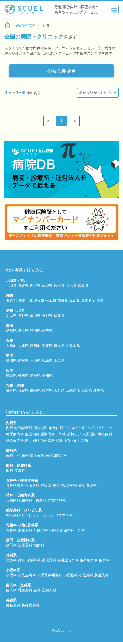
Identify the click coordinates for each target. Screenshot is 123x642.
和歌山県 (73, 345)
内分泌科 (32, 440)
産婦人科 (49, 590)
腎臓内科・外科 (72, 530)
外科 (21, 560)
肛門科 (11, 545)
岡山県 (35, 360)
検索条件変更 (61, 70)
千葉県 (50, 300)
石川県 (47, 315)
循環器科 (49, 560)
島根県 (23, 360)
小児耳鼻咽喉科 (49, 575)
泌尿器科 (25, 545)
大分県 (59, 390)
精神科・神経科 (34, 500)
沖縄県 (98, 390)
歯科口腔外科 (56, 455)
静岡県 (35, 330)
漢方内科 (40, 428)
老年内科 (56, 428)
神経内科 (105, 434)
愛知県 (11, 330)
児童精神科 (57, 500)
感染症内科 (15, 440)
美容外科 (13, 605)
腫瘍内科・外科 (53, 434)
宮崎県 (71, 390)
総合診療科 (23, 428)
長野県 (23, 315)
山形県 (71, 285)
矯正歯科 (37, 455)
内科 (9, 428)
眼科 (9, 470)
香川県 (23, 375)
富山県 (35, 315)
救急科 (11, 560)
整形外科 (13, 515)
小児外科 (86, 575)
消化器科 (25, 530)
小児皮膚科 (27, 575)
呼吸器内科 (50, 485)
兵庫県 (23, 345)
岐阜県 (23, 330)
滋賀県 (47, 345)
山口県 (59, 360)
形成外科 (33, 560)
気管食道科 (88, 485)
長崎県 (35, 390)
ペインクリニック (101, 428)
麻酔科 (104, 560)
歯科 (9, 455)
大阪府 (11, 345)
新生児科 (101, 575)
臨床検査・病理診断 (72, 440)
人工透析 (89, 434)
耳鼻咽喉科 (15, 485)
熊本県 (47, 390)
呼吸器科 (32, 485)
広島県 (47, 360)
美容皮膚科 (30, 605)
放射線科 (48, 440)
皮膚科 (19, 470)
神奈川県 (25, 300)
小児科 (11, 575)
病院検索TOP (24, 25)
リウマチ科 (64, 515)
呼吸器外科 (69, 485)
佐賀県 (23, 390)
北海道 (11, 285)
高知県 (47, 375)
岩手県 (35, 285)
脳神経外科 (89, 560)
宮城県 (47, 285)
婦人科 (11, 590)
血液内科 (32, 434)
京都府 (35, 345)
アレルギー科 (75, 428)
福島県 (83, 285)
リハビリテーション (37, 515)
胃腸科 (11, 530)
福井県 (59, 315)
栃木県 (74, 300)
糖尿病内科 (15, 434)
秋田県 (59, 285)
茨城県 (62, 300)
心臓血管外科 (68, 560)
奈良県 (59, 345)
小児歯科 (21, 455)
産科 (37, 590)
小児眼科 (70, 575)
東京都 (11, 300)
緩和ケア (74, 434)
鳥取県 (11, 360)
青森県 (23, 285)
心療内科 (13, 500)
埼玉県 (38, 300)
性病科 (38, 545)
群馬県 (86, 300)
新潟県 (11, 315)
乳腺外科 (25, 590)
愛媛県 (35, 375)
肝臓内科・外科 (46, 530)
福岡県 (11, 390)
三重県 (47, 330)
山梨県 (98, 300)
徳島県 (11, 375)
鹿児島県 (85, 390)
